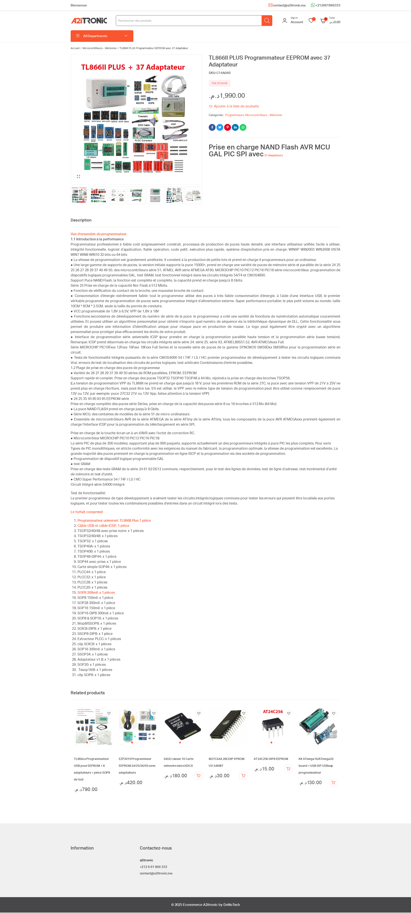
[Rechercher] (267, 20)
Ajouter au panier (198, 776)
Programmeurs (234, 115)
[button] (78, 176)
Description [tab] (81, 220)
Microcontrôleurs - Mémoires (99, 48)
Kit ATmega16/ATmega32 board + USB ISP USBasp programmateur (316, 766)
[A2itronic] (89, 21)
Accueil (75, 48)
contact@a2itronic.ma (289, 5)
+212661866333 (327, 5)
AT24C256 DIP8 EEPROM (271, 759)
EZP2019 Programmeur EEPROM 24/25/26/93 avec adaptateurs (137, 766)
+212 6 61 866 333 (153, 867)
